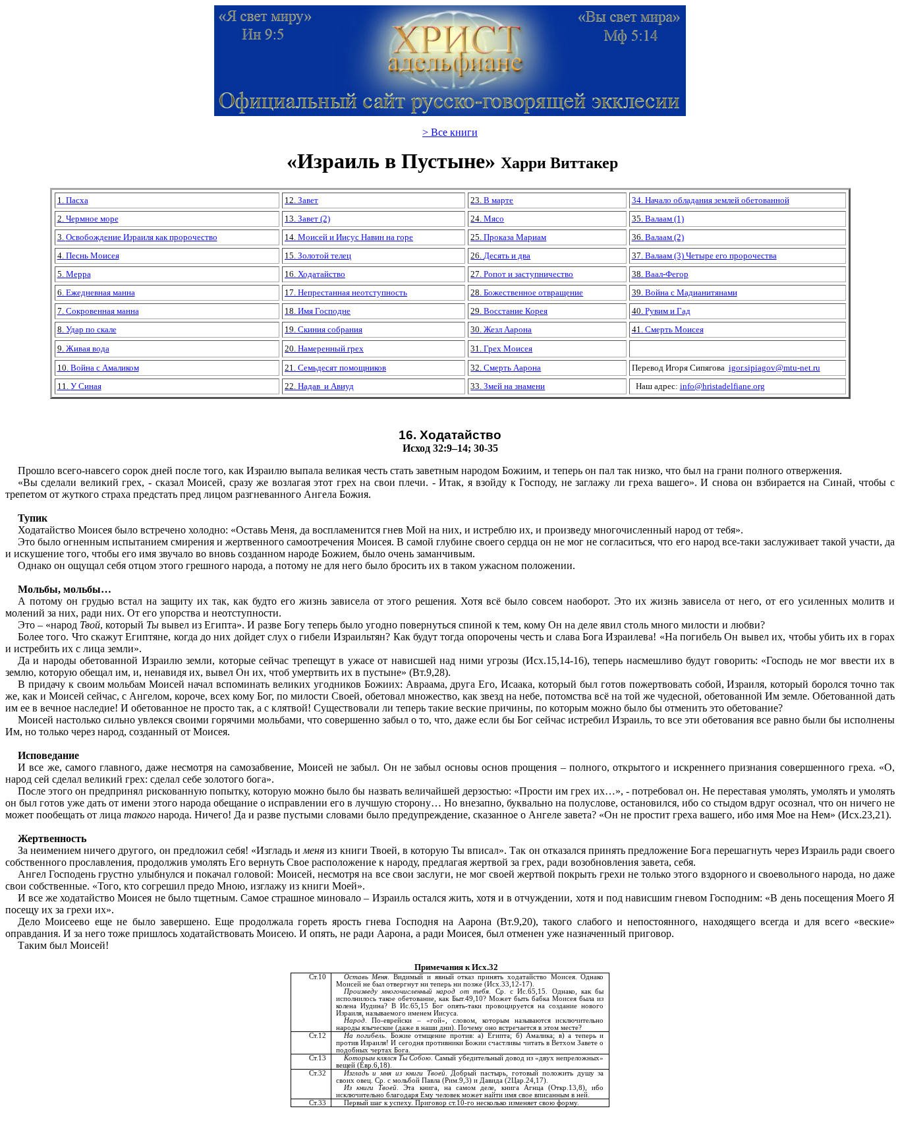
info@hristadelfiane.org (722, 386)
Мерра (74, 274)
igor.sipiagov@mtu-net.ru (774, 368)
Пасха (72, 200)
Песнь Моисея (88, 255)
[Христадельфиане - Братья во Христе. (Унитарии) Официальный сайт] (450, 112)
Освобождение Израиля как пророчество (137, 237)
